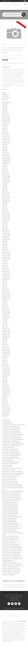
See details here (6, 67)
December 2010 (6, 409)
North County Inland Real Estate (10, 483)
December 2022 (6, 176)
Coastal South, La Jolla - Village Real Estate (13, 439)
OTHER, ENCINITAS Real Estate (10, 512)
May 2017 (4, 284)
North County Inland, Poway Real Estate (12, 484)
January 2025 (5, 136)
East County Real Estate (8, 447)
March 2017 (5, 288)
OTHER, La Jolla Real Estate (9, 520)
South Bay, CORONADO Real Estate (11, 568)
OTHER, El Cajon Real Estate (9, 508)
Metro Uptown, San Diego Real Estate (11, 474)
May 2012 (4, 381)
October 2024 (5, 141)
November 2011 (6, 391)
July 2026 (4, 107)
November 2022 (6, 178)
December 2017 (6, 273)
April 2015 (4, 325)
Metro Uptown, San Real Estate (10, 476)
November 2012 (6, 371)
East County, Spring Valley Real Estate (11, 458)
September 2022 (6, 181)
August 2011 (5, 396)
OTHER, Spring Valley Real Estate (10, 537)
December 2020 (6, 215)
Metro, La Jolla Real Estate (9, 478)
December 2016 (6, 292)
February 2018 (6, 270)
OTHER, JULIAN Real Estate (9, 518)
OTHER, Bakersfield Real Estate (10, 504)
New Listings (5, 96)
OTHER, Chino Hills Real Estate (10, 507)
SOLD (25, 11)
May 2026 (4, 110)
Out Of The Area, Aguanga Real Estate (11, 546)
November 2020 (6, 216)
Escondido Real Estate (7, 460)
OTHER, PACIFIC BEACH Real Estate (11, 528)
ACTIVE (20, 11)
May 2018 (4, 265)
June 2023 (4, 166)
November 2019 (6, 236)
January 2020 (5, 233)
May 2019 (4, 246)
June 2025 (4, 128)
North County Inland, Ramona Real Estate (12, 486)
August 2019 (5, 241)
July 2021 (4, 204)
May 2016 (4, 304)
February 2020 (6, 231)
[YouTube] (15, 603)
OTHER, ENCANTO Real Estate (10, 510)
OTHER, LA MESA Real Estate (9, 521)
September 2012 (6, 375)
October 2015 (5, 315)
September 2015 (6, 317)
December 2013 (6, 350)
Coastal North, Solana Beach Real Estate (12, 437)
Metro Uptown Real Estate (8, 470)
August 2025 (5, 124)
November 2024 (6, 139)
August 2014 (5, 338)
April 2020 (4, 228)
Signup (4, 1)
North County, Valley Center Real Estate (12, 499)
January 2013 (5, 368)
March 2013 (5, 365)
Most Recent (5, 104)
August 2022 (5, 183)
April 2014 (4, 344)
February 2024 (6, 154)
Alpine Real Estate (6, 421)
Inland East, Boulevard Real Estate (10, 462)
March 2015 (5, 326)
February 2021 (6, 212)
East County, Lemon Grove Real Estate (11, 454)
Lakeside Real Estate (7, 466)
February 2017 (6, 289)
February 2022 (6, 192)
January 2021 (5, 213)
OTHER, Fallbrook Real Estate (9, 515)
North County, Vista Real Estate (10, 500)
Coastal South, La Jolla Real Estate (10, 441)
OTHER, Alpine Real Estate (9, 502)
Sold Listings (5, 99)
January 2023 (5, 175)
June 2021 (4, 205)
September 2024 (6, 142)
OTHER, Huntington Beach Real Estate (11, 516)
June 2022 (4, 186)
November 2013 (6, 352)
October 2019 (5, 237)
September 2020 (6, 220)
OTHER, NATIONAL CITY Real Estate (11, 525)
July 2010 (4, 417)
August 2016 (5, 299)
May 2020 (4, 226)
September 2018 (6, 258)
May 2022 (4, 187)
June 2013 (4, 360)
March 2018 (5, 268)
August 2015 (5, 318)
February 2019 (6, 250)
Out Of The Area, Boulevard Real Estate (12, 547)
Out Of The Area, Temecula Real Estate (11, 557)
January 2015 (5, 329)
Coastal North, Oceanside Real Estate (11, 433)
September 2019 (6, 239)
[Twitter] (12, 603)
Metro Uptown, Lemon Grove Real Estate (12, 471)
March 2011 (5, 404)
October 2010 (5, 412)
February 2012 (6, 386)
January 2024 (5, 155)
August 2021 (5, 202)
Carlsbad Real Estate (7, 423)
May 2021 (4, 207)
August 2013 (5, 357)
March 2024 (5, 152)
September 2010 (6, 413)
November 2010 (6, 410)
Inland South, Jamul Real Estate (10, 463)
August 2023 (5, 163)
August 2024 (5, 144)
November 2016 (6, 294)
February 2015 (6, 328)
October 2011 (5, 392)
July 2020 (4, 223)
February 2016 (6, 309)
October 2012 (5, 373)
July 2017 (4, 281)
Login (8, 1)
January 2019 (5, 252)
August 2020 (5, 221)
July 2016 (4, 300)
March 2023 (5, 171)
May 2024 (4, 149)
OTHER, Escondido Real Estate (10, 513)
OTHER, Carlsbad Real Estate (9, 505)
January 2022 (5, 194)
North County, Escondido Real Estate (11, 492)
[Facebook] (9, 603)
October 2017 (5, 276)
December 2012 (6, 370)
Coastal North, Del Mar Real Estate (11, 429)
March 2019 (5, 249)
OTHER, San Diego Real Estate (10, 536)
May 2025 (4, 129)
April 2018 (4, 266)
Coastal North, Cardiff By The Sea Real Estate (13, 424)
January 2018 (5, 271)
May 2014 (4, 342)
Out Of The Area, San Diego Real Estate (12, 555)
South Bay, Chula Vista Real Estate (10, 566)
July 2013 (4, 359)
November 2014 (6, 333)
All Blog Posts (5, 94)
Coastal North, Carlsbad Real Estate (11, 428)
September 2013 (6, 355)
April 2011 (4, 402)
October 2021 (5, 199)
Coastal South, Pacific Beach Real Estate (12, 442)
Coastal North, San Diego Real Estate (11, 436)
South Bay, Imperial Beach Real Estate (11, 570)
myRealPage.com (16, 615)
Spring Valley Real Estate (8, 575)
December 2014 (6, 331)
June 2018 (4, 263)
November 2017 (6, 275)
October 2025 (5, 121)
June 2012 (4, 379)
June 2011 (4, 399)
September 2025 (6, 123)
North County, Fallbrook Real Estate (11, 496)
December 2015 (6, 312)
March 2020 (5, 229)
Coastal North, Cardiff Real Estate (10, 426)
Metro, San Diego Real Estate (9, 479)
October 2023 (5, 160)
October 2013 (5, 354)
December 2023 (6, 157)
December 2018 (6, 254)
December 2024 (6, 137)
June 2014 (4, 341)
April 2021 (4, 208)
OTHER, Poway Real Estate (9, 529)
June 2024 (4, 147)
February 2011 (6, 405)
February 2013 (6, 367)
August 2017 (5, 279)
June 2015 (4, 321)
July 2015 (4, 320)
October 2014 (5, 334)
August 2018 (5, 260)
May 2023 (4, 168)
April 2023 (4, 170)
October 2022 (5, 179)
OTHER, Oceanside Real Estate (10, 526)
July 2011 (4, 397)
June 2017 (4, 283)
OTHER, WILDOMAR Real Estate (10, 544)
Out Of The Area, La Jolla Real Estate (11, 552)
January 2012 (5, 388)
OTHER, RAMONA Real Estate (10, 531)
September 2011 (6, 394)
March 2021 (5, 210)
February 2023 (6, 173)
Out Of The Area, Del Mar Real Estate (11, 549)
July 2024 (4, 146)
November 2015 (6, 313)
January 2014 (5, 349)
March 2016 (5, 307)
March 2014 (5, 346)
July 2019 (4, 242)
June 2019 (4, 244)
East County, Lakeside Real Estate (10, 452)
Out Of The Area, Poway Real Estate (11, 554)
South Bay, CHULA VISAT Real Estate (11, 563)
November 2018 (6, 255)
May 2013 (4, 362)
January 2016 (5, 310)
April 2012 (4, 383)
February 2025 (6, 134)
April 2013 (4, 363)
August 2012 (5, 376)
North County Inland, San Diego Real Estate (13, 491)
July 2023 (4, 165)
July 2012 (4, 378)
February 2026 (6, 115)
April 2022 (4, 189)
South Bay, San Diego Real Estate (10, 573)
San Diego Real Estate (7, 560)
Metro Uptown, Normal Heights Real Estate (13, 473)
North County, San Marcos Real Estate (11, 497)
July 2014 (4, 339)
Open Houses (5, 97)
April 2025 (4, 131)
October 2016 (5, 296)
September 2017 (6, 278)
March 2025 (5, 133)
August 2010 (5, 415)
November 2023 (6, 158)
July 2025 (4, 126)
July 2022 (4, 184)
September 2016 (6, 297)
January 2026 (5, 116)
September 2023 (6, 162)
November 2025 (6, 120)
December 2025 (6, 118)
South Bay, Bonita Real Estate (9, 562)
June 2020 (4, 225)
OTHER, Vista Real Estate (8, 542)
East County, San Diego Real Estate (11, 455)
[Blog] (19, 603)
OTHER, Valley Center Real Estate (10, 541)
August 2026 (5, 105)
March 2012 (5, 384)
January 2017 (5, 291)
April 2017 (4, 286)
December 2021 (6, 196)
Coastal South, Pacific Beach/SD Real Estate (13, 444)
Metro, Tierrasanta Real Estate (10, 481)
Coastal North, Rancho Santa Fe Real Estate (13, 434)
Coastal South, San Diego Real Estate (14, 58)
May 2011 (4, 400)
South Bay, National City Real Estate (11, 571)
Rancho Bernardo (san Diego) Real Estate (12, 558)
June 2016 (4, 302)
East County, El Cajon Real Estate (10, 449)
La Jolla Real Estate (7, 465)
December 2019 (6, 234)
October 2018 (5, 257)
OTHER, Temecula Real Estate (9, 539)
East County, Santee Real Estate (10, 457)
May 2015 (4, 323)
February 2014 (6, 347)
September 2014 (6, 336)
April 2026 (4, 112)
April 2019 (4, 247)
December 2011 (6, 389)
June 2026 (4, 108)
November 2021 (6, 197)
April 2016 (4, 305)
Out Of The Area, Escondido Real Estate (12, 550)
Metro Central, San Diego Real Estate (11, 468)
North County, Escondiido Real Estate (11, 494)
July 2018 (4, 262)
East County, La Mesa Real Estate (10, 450)
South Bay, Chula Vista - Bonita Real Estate (12, 565)
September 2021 (6, 200)
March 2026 (5, 113)
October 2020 (5, 218)
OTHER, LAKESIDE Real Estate (10, 523)
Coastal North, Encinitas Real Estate (11, 431)
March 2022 (5, 191)
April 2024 (4, 150)
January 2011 (5, 407)
